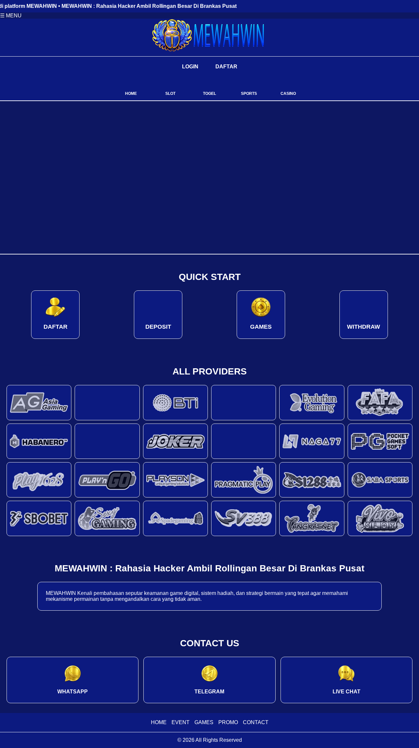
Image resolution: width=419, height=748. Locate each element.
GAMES (203, 722)
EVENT (181, 722)
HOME (159, 722)
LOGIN (190, 66)
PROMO (228, 722)
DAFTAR (226, 66)
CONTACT (255, 722)
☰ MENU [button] (11, 15)
